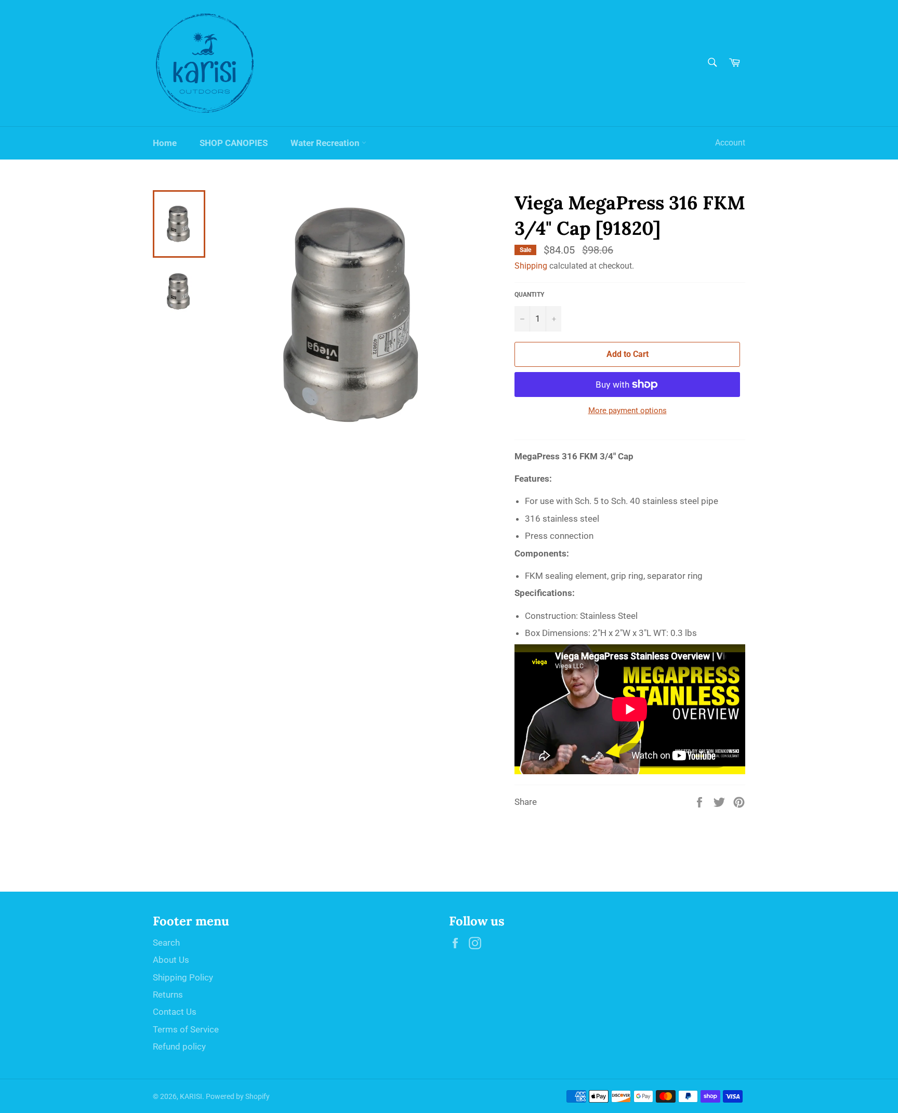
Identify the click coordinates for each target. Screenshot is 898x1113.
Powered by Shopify (238, 1096)
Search (166, 942)
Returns (168, 994)
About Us (171, 960)
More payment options (627, 410)
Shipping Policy (183, 977)
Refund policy (179, 1046)
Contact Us (174, 1011)
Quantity (529, 294)
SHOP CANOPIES (234, 143)
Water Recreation (326, 143)
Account (730, 143)
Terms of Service (186, 1029)
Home (165, 143)
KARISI (191, 1096)
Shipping (530, 266)
